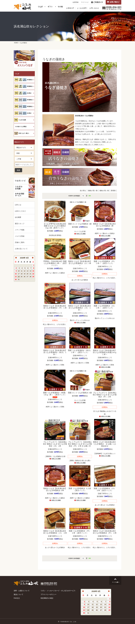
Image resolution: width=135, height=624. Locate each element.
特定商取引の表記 (47, 598)
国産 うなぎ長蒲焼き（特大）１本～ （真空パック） (80, 351)
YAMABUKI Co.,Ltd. (68, 621)
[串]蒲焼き (30, 79)
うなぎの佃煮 (22, 120)
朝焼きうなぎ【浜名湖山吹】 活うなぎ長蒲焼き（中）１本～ (55, 308)
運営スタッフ (19, 223)
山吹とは (18, 205)
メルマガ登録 (19, 236)
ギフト (50, 6)
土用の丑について (21, 249)
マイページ (84, 2)
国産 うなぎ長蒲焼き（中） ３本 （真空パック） (80, 532)
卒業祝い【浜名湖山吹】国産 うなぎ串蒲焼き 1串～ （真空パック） (55, 263)
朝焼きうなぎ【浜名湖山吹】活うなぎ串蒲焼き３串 (55, 489)
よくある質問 (81, 8)
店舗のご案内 (19, 242)
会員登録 (75, 2)
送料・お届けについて (22, 591)
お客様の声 (70, 8)
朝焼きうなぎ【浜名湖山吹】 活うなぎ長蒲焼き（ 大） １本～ (80, 308)
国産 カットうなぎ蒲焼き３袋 (80, 393)
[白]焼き (29, 93)
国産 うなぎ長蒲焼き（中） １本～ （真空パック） (105, 262)
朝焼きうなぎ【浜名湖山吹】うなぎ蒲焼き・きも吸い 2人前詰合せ (104, 444)
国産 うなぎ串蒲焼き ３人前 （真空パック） (80, 489)
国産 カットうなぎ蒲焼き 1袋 (80, 224)
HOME (16, 43)
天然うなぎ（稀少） (24, 133)
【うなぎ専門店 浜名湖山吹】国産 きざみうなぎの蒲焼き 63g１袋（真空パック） (55, 226)
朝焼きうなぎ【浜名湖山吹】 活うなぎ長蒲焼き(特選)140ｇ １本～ (105, 352)
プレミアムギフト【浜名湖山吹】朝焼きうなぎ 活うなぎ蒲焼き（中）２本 (105, 395)
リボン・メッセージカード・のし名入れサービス (58, 591)
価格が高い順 (104, 191)
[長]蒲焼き (30, 86)
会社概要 (18, 217)
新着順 (113, 191)
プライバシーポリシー (48, 594)
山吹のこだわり (20, 211)
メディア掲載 (19, 230)
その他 (60, 6)
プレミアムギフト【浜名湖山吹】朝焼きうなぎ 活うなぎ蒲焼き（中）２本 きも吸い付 (80, 444)
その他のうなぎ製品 (20, 126)
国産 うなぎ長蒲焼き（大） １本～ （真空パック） (105, 307)
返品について (18, 594)
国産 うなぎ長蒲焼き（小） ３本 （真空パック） (105, 489)
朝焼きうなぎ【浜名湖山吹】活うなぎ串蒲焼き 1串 (104, 225)
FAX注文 (17, 598)
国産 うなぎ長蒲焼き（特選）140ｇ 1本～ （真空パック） (55, 394)
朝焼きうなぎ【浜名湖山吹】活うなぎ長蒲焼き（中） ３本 (105, 532)
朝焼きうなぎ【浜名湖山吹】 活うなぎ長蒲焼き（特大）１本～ (55, 352)
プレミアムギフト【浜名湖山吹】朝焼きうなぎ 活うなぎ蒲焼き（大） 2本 (55, 444)
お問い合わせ (94, 8)
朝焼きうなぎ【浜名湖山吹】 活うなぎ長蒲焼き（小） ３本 (55, 532)
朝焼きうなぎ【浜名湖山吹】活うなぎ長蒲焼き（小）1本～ (80, 263)
